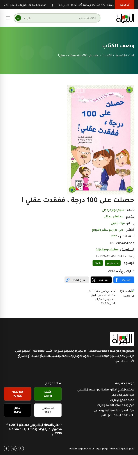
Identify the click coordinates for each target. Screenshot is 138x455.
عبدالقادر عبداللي (113, 216)
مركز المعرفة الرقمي (122, 394)
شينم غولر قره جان (113, 209)
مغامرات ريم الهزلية (107, 249)
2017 (114, 236)
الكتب (108, 55)
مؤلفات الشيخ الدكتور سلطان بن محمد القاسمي (105, 389)
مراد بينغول (118, 223)
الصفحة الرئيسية (125, 55)
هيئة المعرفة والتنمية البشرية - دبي (114, 410)
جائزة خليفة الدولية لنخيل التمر (117, 415)
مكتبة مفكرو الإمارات (122, 399)
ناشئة (98, 263)
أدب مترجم (112, 263)
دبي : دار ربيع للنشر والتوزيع (107, 229)
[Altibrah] (125, 18)
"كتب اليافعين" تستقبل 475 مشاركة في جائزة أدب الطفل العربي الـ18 (100, 4)
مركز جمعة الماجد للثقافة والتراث (115, 404)
